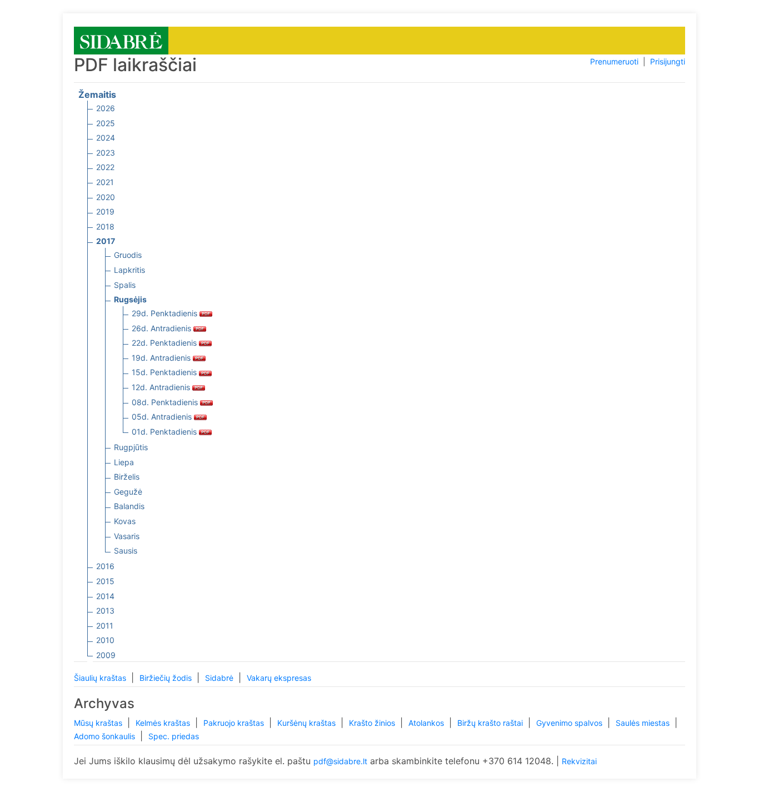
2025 (105, 123)
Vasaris (126, 536)
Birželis (126, 476)
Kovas (125, 521)
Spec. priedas (173, 736)
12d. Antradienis (162, 387)
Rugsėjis (130, 299)
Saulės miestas (644, 723)
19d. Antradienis (162, 357)
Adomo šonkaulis (105, 736)
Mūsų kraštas (99, 723)
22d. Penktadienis (165, 342)
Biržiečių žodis (166, 678)
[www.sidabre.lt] (121, 39)
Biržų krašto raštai (491, 723)
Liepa (124, 462)
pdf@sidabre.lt (340, 761)
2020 (105, 197)
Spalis (125, 285)
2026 (105, 108)
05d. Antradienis (163, 416)
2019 (105, 211)
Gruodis (128, 255)
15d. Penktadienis (165, 372)
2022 (105, 167)
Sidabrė (220, 678)
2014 (105, 596)
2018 (105, 226)
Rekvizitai (579, 761)
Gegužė (128, 491)
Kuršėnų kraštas (307, 723)
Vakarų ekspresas (279, 678)
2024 (105, 137)
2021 (105, 182)
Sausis (125, 550)
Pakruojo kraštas (234, 723)
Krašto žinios (373, 723)
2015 (105, 581)
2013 (105, 610)
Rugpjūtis (131, 447)
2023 (105, 152)
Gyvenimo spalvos (570, 723)
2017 (105, 241)
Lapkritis (129, 270)
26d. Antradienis (162, 328)
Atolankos (427, 723)
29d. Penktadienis (165, 313)
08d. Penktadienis (166, 402)
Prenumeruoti (614, 61)
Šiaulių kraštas (101, 678)
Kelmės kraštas (164, 723)
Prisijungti (667, 61)
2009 (106, 655)
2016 (105, 566)
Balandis (129, 506)
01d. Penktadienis (165, 431)
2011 (104, 625)
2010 (105, 640)
